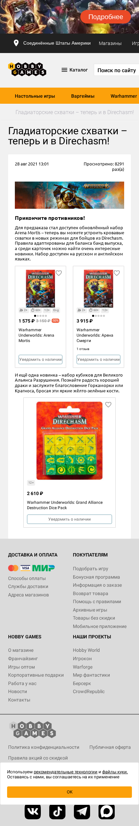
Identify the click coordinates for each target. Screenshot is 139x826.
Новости (17, 691)
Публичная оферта (110, 747)
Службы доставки (28, 586)
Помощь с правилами (97, 601)
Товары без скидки (94, 618)
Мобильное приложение (100, 626)
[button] (35, 315)
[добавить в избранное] (58, 273)
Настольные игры (35, 96)
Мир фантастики (91, 675)
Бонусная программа (96, 577)
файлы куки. (115, 771)
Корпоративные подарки (36, 675)
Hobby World (86, 650)
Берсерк (82, 683)
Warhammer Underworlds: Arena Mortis (36, 335)
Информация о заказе (97, 585)
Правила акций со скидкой (38, 758)
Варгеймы (82, 96)
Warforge (82, 667)
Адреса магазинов (28, 594)
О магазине (20, 650)
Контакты (19, 699)
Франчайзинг (23, 658)
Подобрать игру (90, 568)
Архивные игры (90, 610)
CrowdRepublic (89, 691)
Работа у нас (22, 683)
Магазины (110, 43)
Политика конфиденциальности (43, 747)
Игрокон (82, 658)
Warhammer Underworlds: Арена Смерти (95, 335)
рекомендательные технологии (66, 771)
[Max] (107, 811)
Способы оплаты (27, 578)
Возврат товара (90, 593)
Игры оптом (21, 667)
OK (70, 791)
